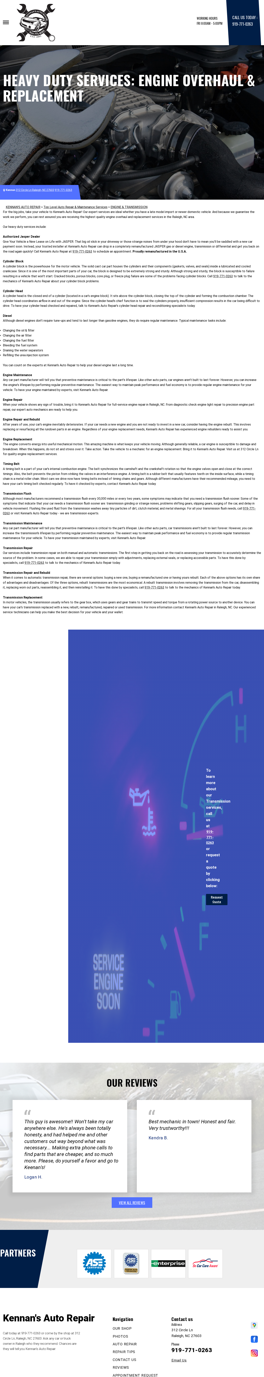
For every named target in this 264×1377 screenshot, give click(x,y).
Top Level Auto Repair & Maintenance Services (75, 207)
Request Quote (217, 899)
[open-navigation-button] (6, 22)
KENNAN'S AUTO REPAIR (23, 207)
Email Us (179, 1360)
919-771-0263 (242, 24)
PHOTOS (120, 1336)
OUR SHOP (122, 1328)
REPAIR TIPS (124, 1352)
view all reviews (132, 1202)
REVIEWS (121, 1367)
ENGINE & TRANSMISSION (129, 207)
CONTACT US (124, 1359)
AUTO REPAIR (125, 1344)
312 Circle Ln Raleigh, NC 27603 (35, 190)
